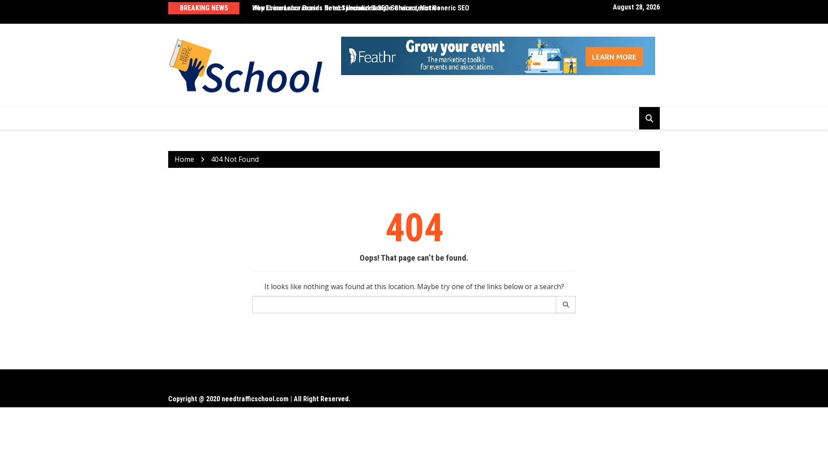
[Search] (566, 304)
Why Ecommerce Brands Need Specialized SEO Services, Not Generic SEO (360, 8)
